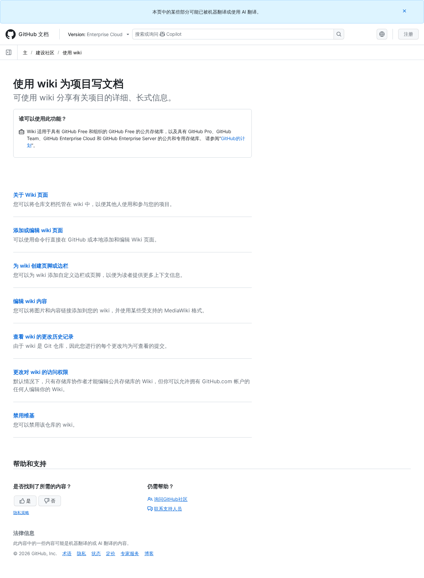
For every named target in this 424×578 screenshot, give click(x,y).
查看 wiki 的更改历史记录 (43, 336)
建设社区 (45, 52)
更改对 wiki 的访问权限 (40, 372)
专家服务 (130, 553)
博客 (149, 553)
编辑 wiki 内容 (30, 301)
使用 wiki (72, 52)
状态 (96, 553)
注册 (408, 34)
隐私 (81, 553)
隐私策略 (21, 512)
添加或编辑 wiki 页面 (38, 230)
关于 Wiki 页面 (30, 194)
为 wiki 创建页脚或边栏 (40, 265)
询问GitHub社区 (170, 499)
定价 (110, 553)
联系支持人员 (168, 508)
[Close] (405, 11)
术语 (67, 553)
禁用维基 (23, 415)
